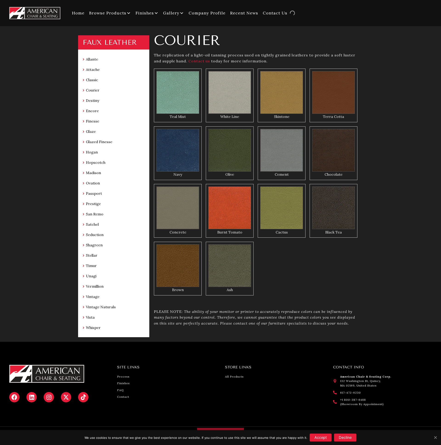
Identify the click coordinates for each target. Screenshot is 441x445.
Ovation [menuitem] (93, 183)
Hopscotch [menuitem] (95, 162)
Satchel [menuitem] (92, 224)
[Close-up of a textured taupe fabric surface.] (177, 207)
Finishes (123, 383)
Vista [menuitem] (90, 317)
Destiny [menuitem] (92, 100)
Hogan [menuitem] (92, 152)
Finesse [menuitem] (92, 121)
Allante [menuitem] (92, 59)
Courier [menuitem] (92, 90)
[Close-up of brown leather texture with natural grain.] (177, 265)
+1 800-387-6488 (353, 399)
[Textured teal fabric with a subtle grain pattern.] (177, 92)
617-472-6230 (350, 392)
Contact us (199, 61)
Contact (123, 396)
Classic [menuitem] (92, 80)
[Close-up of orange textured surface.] (229, 207)
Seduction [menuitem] (95, 234)
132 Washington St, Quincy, (360, 381)
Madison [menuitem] (93, 172)
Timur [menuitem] (91, 265)
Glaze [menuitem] (91, 131)
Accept (320, 437)
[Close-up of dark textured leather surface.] (333, 207)
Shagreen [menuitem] (94, 245)
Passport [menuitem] (94, 193)
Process (123, 376)
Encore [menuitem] (92, 110)
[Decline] (435, 437)
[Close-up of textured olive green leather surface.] (229, 265)
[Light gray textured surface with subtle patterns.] (229, 92)
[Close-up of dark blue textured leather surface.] (177, 150)
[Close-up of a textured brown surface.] (281, 92)
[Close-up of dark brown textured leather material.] (333, 150)
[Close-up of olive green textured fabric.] (281, 207)
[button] (128, 13)
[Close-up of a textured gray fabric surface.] (281, 150)
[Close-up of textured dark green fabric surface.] (229, 150)
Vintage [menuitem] (92, 296)
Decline (345, 437)
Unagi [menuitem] (91, 276)
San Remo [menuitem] (94, 214)
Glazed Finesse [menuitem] (99, 141)
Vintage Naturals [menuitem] (101, 307)
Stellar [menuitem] (91, 255)
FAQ (120, 390)
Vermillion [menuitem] (95, 286)
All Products (234, 376)
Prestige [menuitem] (93, 203)
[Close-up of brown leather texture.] (333, 92)
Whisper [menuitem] (93, 327)
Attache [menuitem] (93, 69)
